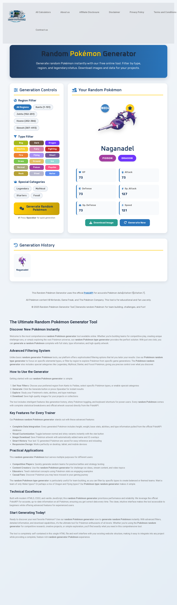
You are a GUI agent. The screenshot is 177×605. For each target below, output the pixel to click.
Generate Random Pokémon (39, 208)
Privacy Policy (137, 12)
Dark (36, 143)
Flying (37, 155)
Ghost (52, 155)
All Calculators (43, 12)
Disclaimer (114, 12)
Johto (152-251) (25, 114)
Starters (22, 195)
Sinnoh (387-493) (27, 128)
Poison (36, 167)
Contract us (42, 30)
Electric (21, 149)
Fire (21, 155)
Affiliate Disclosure (89, 12)
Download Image (104, 222)
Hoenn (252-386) (26, 121)
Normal (21, 167)
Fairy (36, 149)
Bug (21, 143)
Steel (36, 173)
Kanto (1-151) (43, 107)
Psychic (52, 167)
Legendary (23, 188)
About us (65, 12)
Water (52, 173)
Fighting (52, 149)
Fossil (36, 195)
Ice (52, 161)
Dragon (52, 143)
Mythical (40, 188)
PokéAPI (88, 293)
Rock (21, 173)
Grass (21, 161)
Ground (36, 161)
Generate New (137, 222)
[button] (88, 551)
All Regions (23, 107)
